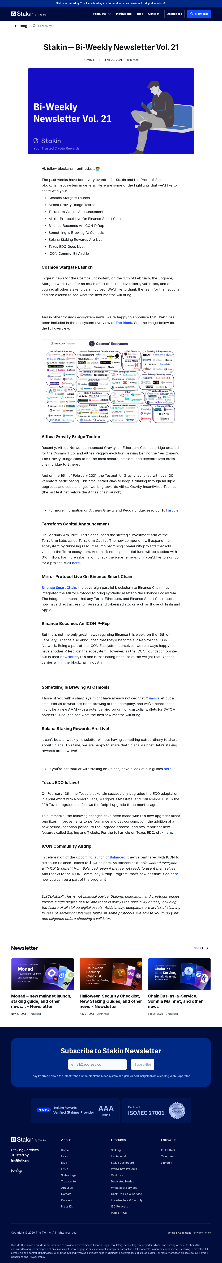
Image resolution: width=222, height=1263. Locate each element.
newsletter (69, 657)
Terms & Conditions (179, 1232)
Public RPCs (119, 1212)
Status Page (68, 1175)
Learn (65, 1156)
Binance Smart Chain (59, 587)
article (173, 510)
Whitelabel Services (124, 1187)
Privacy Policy (202, 1232)
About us (67, 1187)
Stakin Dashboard (122, 1162)
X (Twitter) (168, 1150)
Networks (201, 13)
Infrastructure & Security (127, 1200)
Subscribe (142, 1064)
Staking (116, 1150)
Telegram (167, 1156)
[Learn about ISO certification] (156, 1110)
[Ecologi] (16, 1171)
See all (198, 948)
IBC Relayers (119, 1206)
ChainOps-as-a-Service (126, 1194)
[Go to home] (28, 13)
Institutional (124, 13)
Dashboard (174, 13)
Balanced (117, 857)
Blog (140, 13)
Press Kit (66, 1206)
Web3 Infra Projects (124, 1169)
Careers (66, 1200)
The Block (124, 323)
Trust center (69, 1181)
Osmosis (152, 698)
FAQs (64, 1169)
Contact (153, 13)
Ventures (117, 1175)
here (132, 557)
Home (65, 1150)
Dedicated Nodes (122, 1181)
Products (99, 13)
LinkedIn (166, 1162)
